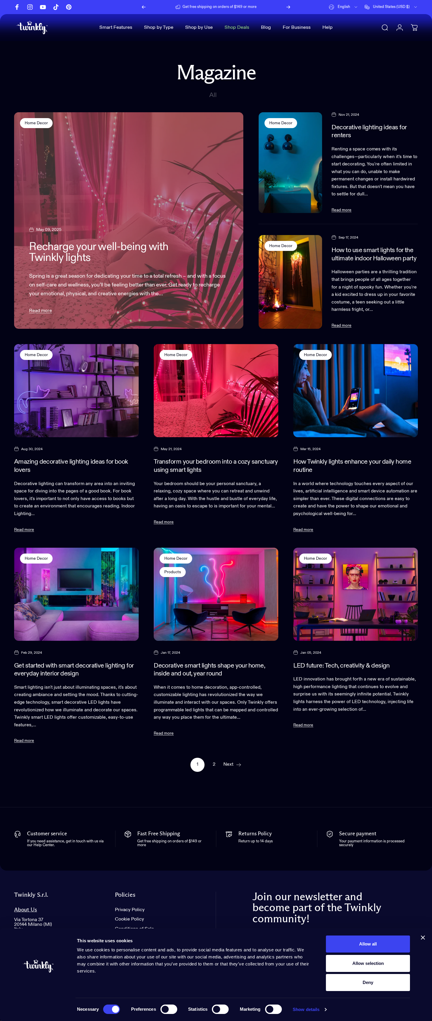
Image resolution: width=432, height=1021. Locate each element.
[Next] (288, 7)
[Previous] (143, 7)
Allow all (368, 943)
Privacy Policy (130, 909)
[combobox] (343, 7)
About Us (25, 910)
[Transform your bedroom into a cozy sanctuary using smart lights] (216, 390)
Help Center (261, 7)
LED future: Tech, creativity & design (341, 666)
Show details (306, 1009)
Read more (40, 311)
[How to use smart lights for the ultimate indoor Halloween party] (290, 282)
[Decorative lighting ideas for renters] (290, 162)
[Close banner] (423, 938)
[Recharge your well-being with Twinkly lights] (128, 220)
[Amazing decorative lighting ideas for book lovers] (76, 390)
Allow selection (368, 963)
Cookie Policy (129, 919)
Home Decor (36, 123)
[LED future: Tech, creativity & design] (355, 594)
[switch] (168, 1009)
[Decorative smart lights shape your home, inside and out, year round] (216, 594)
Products (172, 572)
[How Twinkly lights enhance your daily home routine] (355, 390)
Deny (368, 982)
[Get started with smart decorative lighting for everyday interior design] (76, 594)
